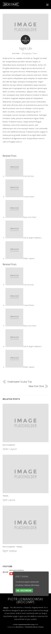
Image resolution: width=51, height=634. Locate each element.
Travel (34, 53)
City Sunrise (28, 176)
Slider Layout (28, 258)
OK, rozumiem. (24, 590)
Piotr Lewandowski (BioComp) (24, 624)
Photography (27, 53)
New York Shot (29, 217)
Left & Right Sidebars (32, 237)
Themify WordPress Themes (34, 627)
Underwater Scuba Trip (19, 381)
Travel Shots (28, 196)
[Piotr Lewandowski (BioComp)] (11, 5)
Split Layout (9, 500)
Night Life (25, 48)
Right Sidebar (10, 551)
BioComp (16, 53)
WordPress (19, 627)
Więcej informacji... (32, 585)
